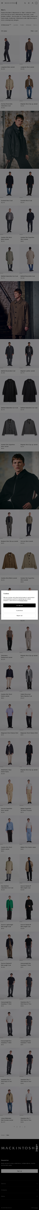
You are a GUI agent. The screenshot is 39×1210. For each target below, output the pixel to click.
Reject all (19, 615)
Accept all (19, 605)
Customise (19, 610)
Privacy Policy (23, 600)
